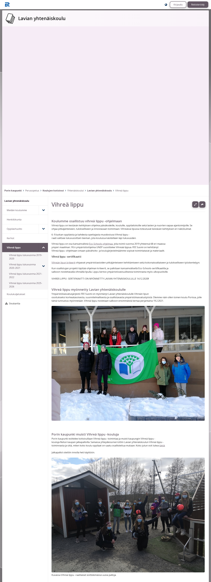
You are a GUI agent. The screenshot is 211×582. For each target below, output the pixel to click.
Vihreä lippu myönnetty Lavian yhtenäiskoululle (89, 289)
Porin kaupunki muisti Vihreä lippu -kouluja (85, 434)
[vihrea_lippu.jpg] (128, 419)
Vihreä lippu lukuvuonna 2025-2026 (25, 285)
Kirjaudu (178, 4)
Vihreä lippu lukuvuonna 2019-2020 (25, 257)
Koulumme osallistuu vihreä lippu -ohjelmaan (87, 221)
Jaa (202, 204)
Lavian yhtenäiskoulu (99, 190)
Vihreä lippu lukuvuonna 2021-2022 (25, 275)
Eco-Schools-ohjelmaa (101, 243)
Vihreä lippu (121, 190)
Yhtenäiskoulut (75, 190)
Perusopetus (32, 190)
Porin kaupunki (13, 190)
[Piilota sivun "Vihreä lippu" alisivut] (43, 247)
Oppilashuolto (14, 228)
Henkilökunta (14, 219)
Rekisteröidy (198, 4)
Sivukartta (14, 303)
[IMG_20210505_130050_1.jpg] (128, 571)
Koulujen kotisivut (53, 190)
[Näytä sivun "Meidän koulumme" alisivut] (43, 210)
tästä (162, 445)
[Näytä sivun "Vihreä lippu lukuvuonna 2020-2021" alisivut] (43, 266)
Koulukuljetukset (16, 294)
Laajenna (198, 204)
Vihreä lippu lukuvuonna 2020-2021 (22, 266)
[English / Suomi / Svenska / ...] (166, 4)
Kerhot (10, 238)
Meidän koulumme (17, 210)
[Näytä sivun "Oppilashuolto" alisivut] (43, 228)
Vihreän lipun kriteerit (63, 262)
